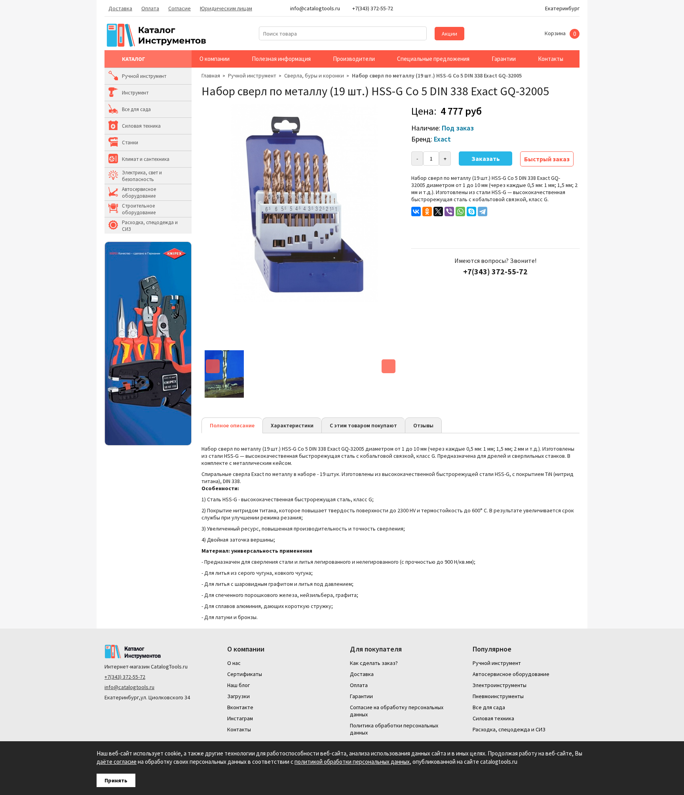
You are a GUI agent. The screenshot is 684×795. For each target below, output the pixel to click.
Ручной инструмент (144, 76)
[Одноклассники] (427, 211)
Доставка (120, 8)
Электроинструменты (499, 685)
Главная (210, 75)
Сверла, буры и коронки (314, 75)
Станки (130, 142)
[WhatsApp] (460, 211)
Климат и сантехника (145, 159)
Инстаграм (240, 718)
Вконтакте (240, 707)
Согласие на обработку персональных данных (396, 711)
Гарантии (504, 58)
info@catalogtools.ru (129, 687)
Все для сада (136, 109)
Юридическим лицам (226, 8)
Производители (354, 58)
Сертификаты (244, 674)
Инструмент (135, 92)
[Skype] (471, 211)
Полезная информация (281, 58)
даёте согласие (117, 761)
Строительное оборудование (139, 209)
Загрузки (238, 696)
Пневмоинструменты (498, 696)
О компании (215, 58)
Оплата (150, 8)
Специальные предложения (433, 58)
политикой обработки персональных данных (352, 761)
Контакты (550, 58)
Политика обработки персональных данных (394, 729)
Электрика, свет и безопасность (142, 176)
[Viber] (449, 211)
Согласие (179, 8)
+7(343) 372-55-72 (124, 676)
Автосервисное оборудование (139, 192)
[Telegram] (482, 211)
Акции (449, 33)
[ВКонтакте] (416, 211)
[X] (438, 211)
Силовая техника (141, 126)
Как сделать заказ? (374, 663)
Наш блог (238, 685)
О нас (234, 663)
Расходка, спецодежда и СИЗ (150, 225)
